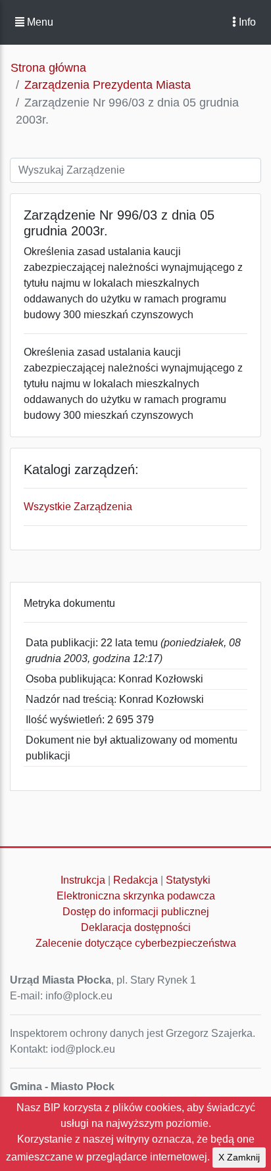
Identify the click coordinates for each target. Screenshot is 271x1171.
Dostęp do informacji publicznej (135, 911)
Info (246, 22)
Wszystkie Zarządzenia (78, 506)
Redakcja (135, 880)
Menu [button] (38, 22)
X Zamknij (239, 1157)
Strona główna (48, 67)
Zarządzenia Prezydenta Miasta (107, 84)
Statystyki (188, 880)
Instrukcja (83, 880)
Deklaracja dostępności (136, 927)
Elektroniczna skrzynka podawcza (136, 895)
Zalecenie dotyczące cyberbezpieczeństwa (136, 943)
